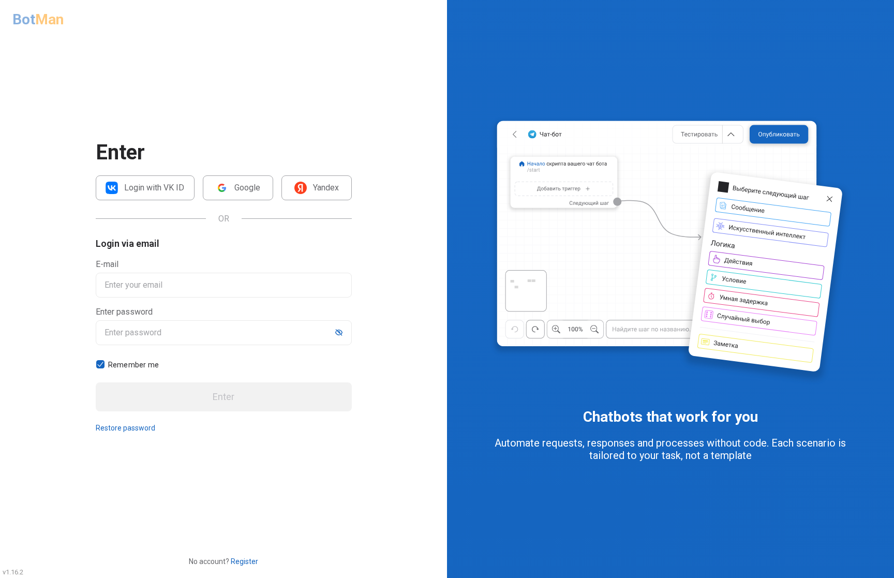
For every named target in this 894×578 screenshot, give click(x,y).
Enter (223, 396)
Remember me (133, 365)
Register (244, 561)
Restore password (125, 428)
